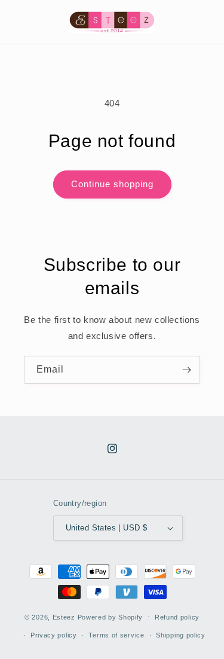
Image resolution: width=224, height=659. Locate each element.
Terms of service (116, 635)
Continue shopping (112, 184)
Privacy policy (53, 635)
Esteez (64, 616)
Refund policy (177, 617)
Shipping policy (180, 635)
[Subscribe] (186, 370)
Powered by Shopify (110, 616)
